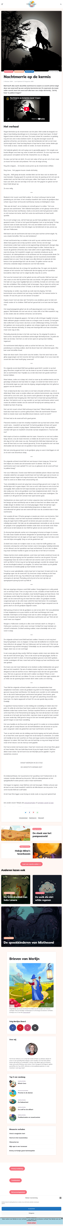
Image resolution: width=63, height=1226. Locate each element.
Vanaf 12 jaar (29, 71)
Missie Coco (22, 1083)
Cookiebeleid (15, 1180)
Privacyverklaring (17, 1168)
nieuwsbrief (26, 1012)
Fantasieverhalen (9, 893)
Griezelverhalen (19, 71)
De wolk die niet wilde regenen (44, 898)
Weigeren (31, 1213)
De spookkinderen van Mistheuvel (29, 942)
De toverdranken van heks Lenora (15, 898)
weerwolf (41, 818)
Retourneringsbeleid (18, 1192)
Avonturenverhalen (23, 1090)
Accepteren (31, 1208)
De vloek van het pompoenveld (42, 835)
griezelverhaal (23, 818)
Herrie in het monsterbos (18, 1138)
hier (20, 1068)
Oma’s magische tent (17, 1133)
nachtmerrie (32, 818)
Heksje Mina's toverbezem (22, 852)
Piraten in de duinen (25, 1093)
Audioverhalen (9, 71)
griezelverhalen (29, 803)
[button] (60, 1198)
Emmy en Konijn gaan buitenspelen (22, 1151)
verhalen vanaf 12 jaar (45, 803)
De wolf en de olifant (25, 1109)
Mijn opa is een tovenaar (18, 1146)
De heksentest (23, 1102)
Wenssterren (14, 1142)
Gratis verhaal (32, 1223)
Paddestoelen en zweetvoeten (29, 1117)
